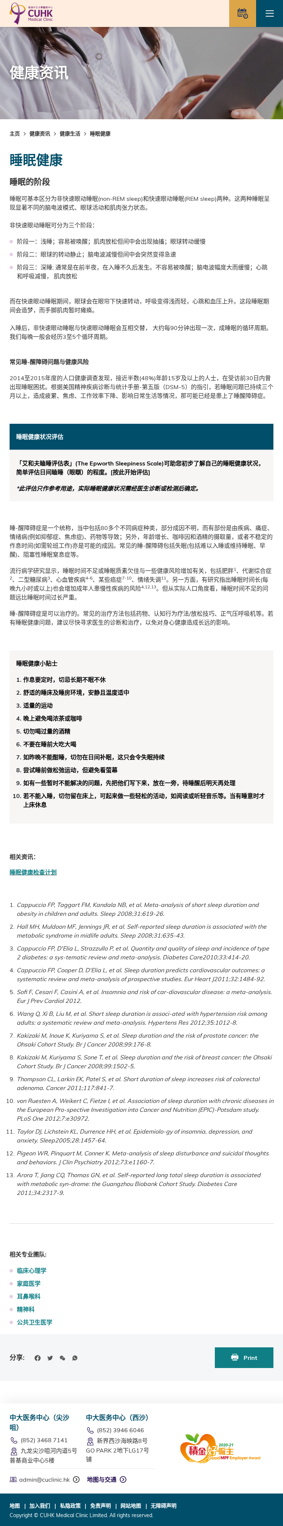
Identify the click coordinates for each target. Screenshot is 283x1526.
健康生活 (70, 133)
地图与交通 (101, 1479)
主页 (15, 133)
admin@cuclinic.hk (44, 1479)
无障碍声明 (164, 1505)
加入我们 (39, 1505)
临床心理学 (31, 1270)
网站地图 (130, 1505)
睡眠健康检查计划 (33, 872)
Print (249, 1357)
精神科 (26, 1309)
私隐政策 (70, 1505)
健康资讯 (39, 133)
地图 (15, 1505)
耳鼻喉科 (29, 1296)
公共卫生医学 (34, 1322)
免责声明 (100, 1505)
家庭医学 (29, 1283)
